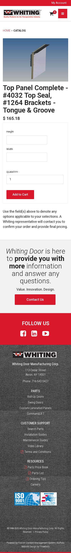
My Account (58, 3)
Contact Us (35, 299)
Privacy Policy (41, 531)
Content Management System (40, 542)
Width (9, 149)
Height (10, 131)
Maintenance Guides (35, 440)
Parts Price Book (38, 467)
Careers (35, 484)
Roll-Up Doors (35, 396)
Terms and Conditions (37, 452)
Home (6, 30)
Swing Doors (35, 402)
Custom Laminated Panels (35, 408)
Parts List (38, 473)
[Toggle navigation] (62, 13)
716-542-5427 (40, 381)
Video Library (35, 446)
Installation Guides (35, 434)
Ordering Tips (38, 479)
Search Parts (35, 429)
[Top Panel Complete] (35, 60)
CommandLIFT (35, 414)
